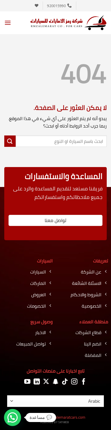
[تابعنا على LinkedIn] (37, 382)
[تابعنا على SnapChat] (55, 382)
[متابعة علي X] (46, 382)
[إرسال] (10, 141)
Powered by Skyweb (54, 422)
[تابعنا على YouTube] (27, 382)
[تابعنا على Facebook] (84, 382)
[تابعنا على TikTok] (65, 382)
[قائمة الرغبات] (36, 5)
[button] (7, 23)
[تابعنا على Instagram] (74, 382)
